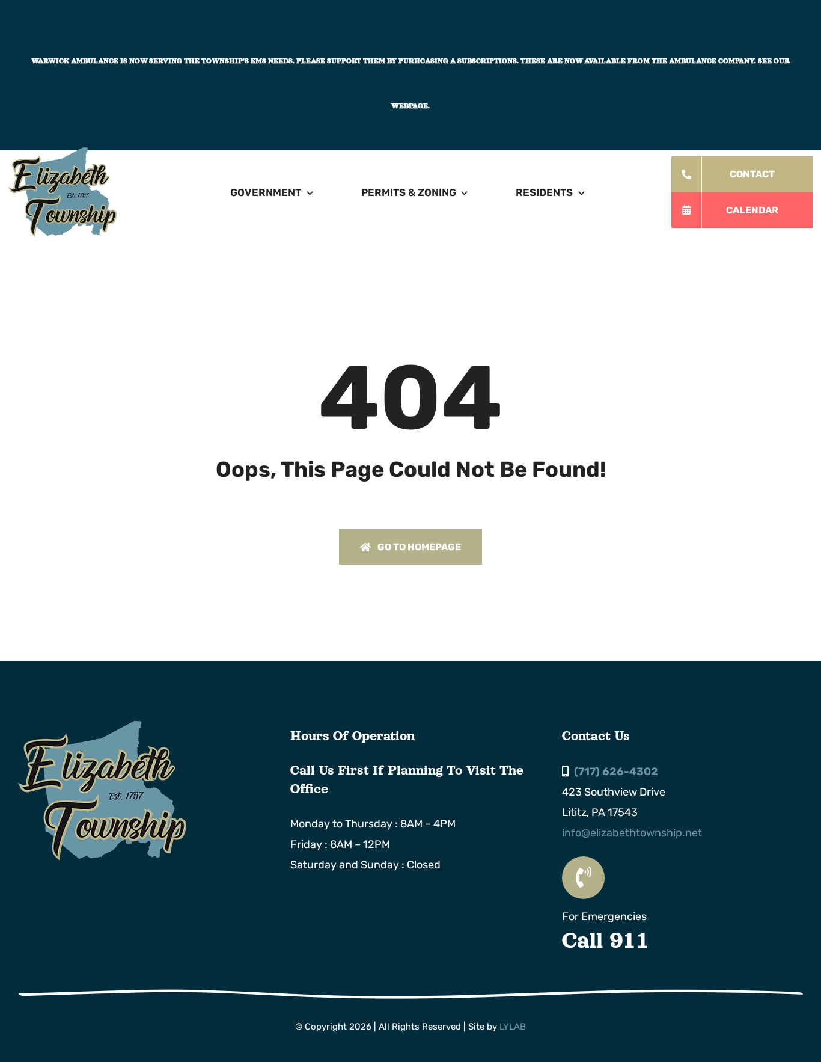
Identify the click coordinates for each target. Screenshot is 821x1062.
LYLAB (512, 1026)
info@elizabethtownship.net (632, 832)
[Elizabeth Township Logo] (102, 726)
